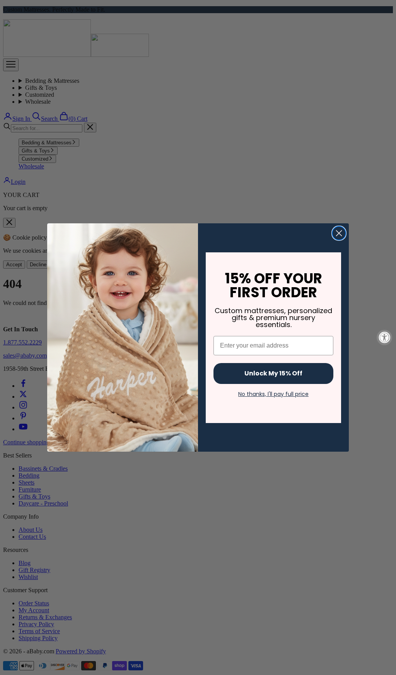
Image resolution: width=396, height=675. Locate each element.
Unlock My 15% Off (273, 373)
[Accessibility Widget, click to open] (384, 337)
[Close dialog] (339, 233)
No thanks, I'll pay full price (273, 394)
